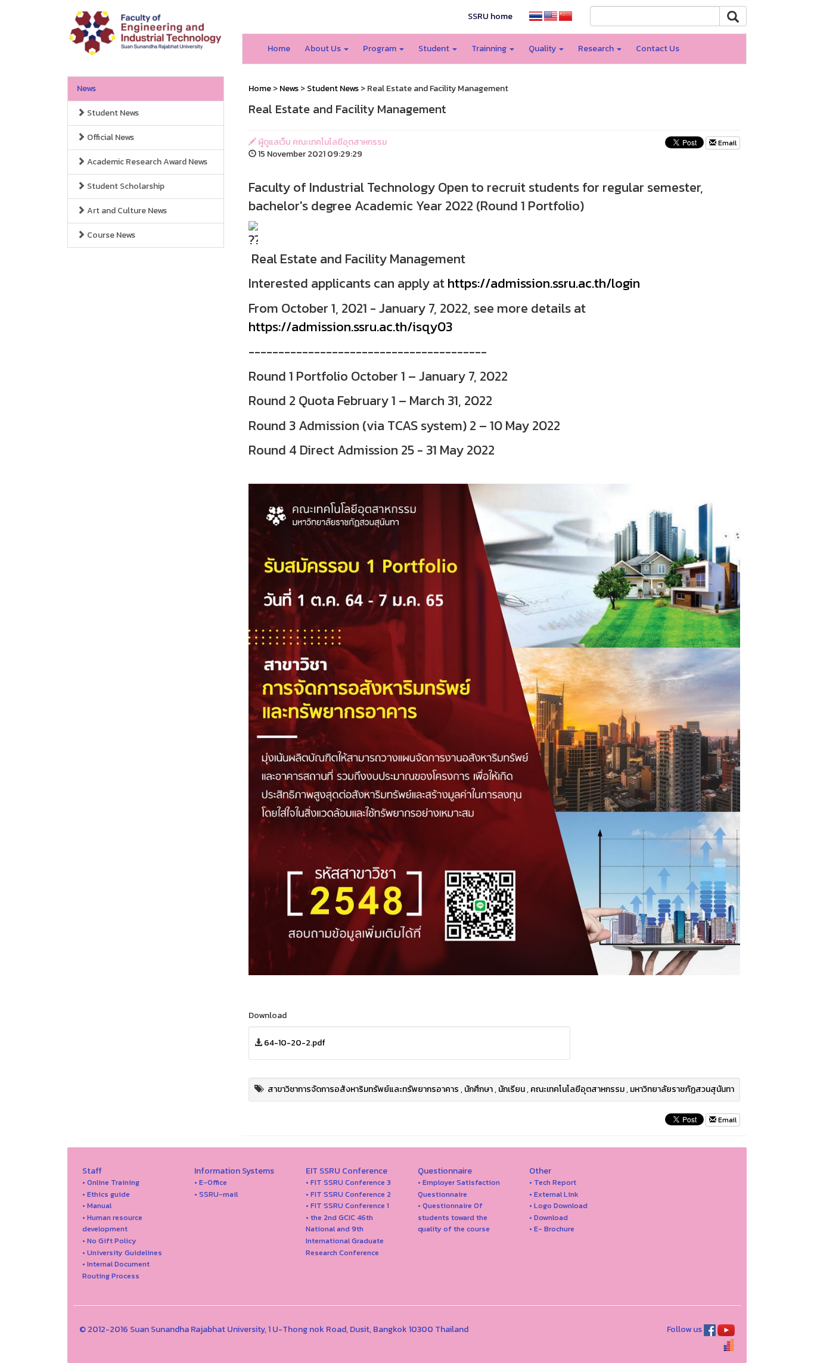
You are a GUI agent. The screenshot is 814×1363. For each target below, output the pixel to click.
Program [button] (380, 48)
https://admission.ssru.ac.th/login (544, 283)
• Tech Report (552, 1182)
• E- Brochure (551, 1228)
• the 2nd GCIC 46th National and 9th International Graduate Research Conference (345, 1235)
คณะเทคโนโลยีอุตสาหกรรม (577, 1089)
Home (279, 48)
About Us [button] (324, 48)
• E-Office (210, 1182)
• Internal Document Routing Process (116, 1269)
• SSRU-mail (216, 1194)
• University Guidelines (122, 1252)
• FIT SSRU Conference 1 (347, 1205)
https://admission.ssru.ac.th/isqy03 (350, 327)
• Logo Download (558, 1205)
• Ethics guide (106, 1194)
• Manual (96, 1205)
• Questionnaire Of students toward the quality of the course (454, 1217)
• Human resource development (112, 1223)
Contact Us (657, 48)
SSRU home (490, 16)
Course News (110, 235)
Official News (109, 137)
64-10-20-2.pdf (294, 1043)
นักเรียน (511, 1089)
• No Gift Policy (109, 1240)
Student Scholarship (124, 186)
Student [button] (434, 48)
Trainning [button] (489, 48)
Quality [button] (543, 48)
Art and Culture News (126, 210)
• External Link (554, 1194)
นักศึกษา (478, 1089)
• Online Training (110, 1182)
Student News (112, 113)
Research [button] (597, 48)
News (86, 88)
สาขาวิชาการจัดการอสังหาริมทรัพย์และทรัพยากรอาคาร (363, 1089)
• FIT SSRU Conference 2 (348, 1194)
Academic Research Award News (146, 161)
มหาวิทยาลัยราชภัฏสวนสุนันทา (682, 1089)
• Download (548, 1217)
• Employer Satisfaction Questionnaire (459, 1188)
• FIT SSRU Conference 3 (348, 1182)
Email (726, 143)
